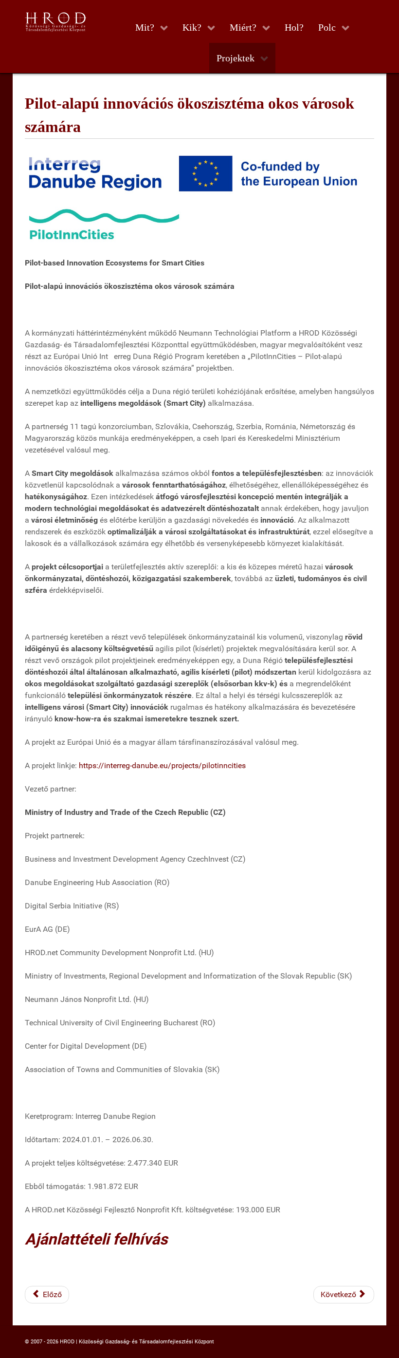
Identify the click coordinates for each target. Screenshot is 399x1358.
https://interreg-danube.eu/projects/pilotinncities (162, 765)
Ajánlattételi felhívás (96, 1239)
